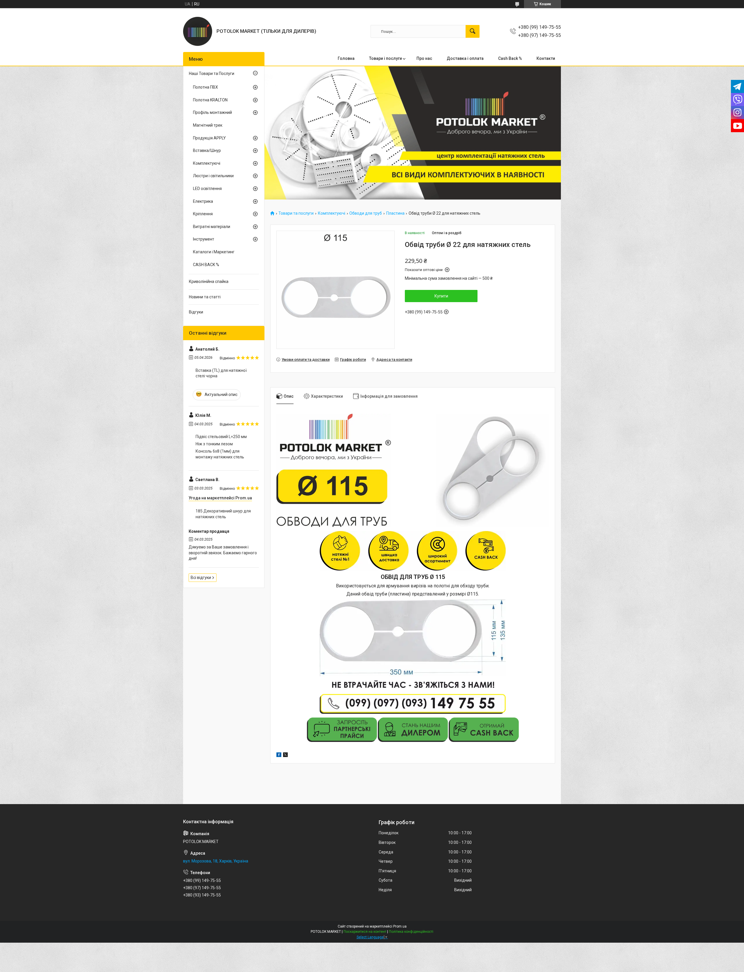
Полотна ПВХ (205, 87)
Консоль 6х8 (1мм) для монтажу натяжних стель (220, 454)
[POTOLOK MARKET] (197, 31)
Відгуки (196, 312)
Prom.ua (400, 926)
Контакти (545, 58)
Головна (346, 58)
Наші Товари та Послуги (211, 73)
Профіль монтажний (212, 112)
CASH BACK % (206, 264)
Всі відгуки (201, 577)
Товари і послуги (385, 58)
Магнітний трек (207, 125)
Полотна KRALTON (210, 100)
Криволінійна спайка (208, 281)
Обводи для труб (365, 213)
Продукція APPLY (209, 138)
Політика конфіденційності (411, 932)
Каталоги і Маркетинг (214, 252)
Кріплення (203, 213)
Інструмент (203, 239)
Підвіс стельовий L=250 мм (221, 436)
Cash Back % (510, 58)
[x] (285, 755)
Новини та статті (205, 297)
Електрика (203, 201)
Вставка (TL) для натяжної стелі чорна (221, 373)
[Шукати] (473, 31)
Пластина (395, 213)
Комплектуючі (331, 213)
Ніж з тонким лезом (214, 444)
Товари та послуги (296, 213)
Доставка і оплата (465, 58)
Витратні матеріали (211, 226)
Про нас (424, 58)
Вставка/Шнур (207, 150)
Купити (441, 296)
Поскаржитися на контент (365, 932)
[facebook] (278, 755)
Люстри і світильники (213, 175)
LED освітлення (207, 188)
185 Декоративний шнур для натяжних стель (223, 514)
